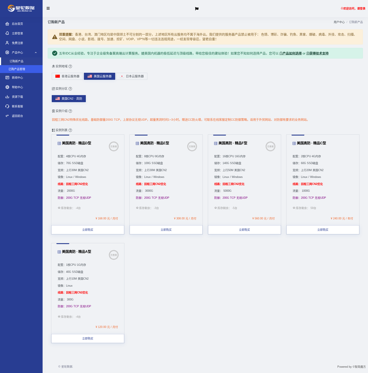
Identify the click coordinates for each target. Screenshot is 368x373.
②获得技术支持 (317, 53)
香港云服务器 (70, 76)
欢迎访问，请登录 (354, 8)
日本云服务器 (135, 76)
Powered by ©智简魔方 (351, 366)
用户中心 (339, 22)
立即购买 (87, 229)
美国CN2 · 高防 (72, 98)
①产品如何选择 (290, 53)
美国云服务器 (103, 76)
